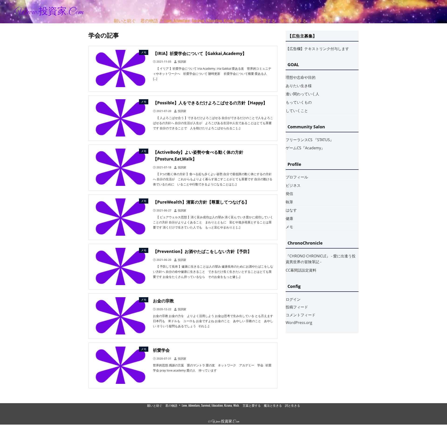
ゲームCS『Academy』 (305, 147)
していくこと (297, 110)
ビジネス (293, 185)
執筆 (289, 201)
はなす (291, 210)
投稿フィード (297, 307)
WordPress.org (299, 322)
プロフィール (297, 177)
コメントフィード (300, 314)
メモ (289, 226)
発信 (289, 193)
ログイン (293, 299)
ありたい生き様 (299, 85)
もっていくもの (299, 102)
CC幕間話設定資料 (301, 270)
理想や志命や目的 (300, 77)
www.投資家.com (49, 12)
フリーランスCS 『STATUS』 (310, 139)
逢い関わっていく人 (302, 93)
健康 (289, 218)
